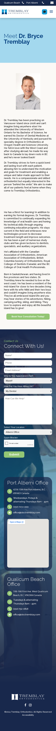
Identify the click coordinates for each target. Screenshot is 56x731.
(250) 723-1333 (20, 506)
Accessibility (28, 715)
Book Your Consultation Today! (28, 316)
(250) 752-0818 (20, 609)
